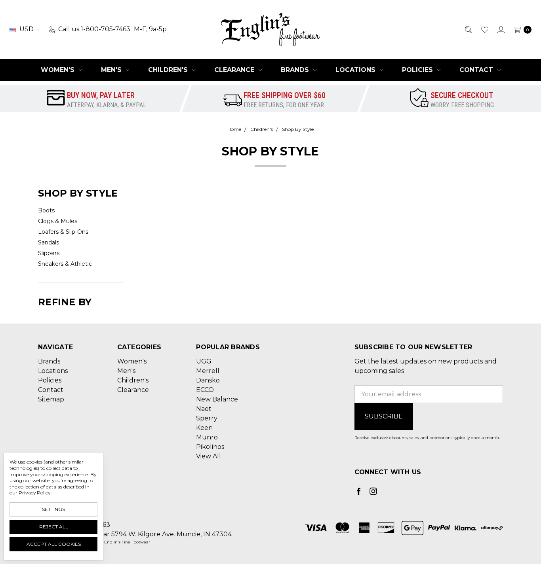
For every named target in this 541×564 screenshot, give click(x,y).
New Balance (217, 399)
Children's (169, 70)
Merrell (207, 371)
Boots (46, 210)
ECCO (205, 390)
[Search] (468, 29)
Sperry (206, 418)
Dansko (208, 380)
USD (26, 29)
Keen (204, 428)
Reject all (53, 527)
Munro (207, 437)
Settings (53, 509)
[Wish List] (484, 29)
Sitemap (51, 399)
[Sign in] (500, 29)
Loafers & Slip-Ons (63, 231)
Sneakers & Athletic (65, 263)
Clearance (235, 70)
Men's (112, 70)
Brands (296, 70)
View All (208, 456)
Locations (356, 70)
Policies (418, 70)
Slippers (48, 253)
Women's (58, 70)
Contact (477, 70)
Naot (203, 409)
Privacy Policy (35, 493)
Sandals (48, 242)
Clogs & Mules (57, 221)
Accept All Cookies (54, 544)
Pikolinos (210, 446)
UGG (203, 361)
